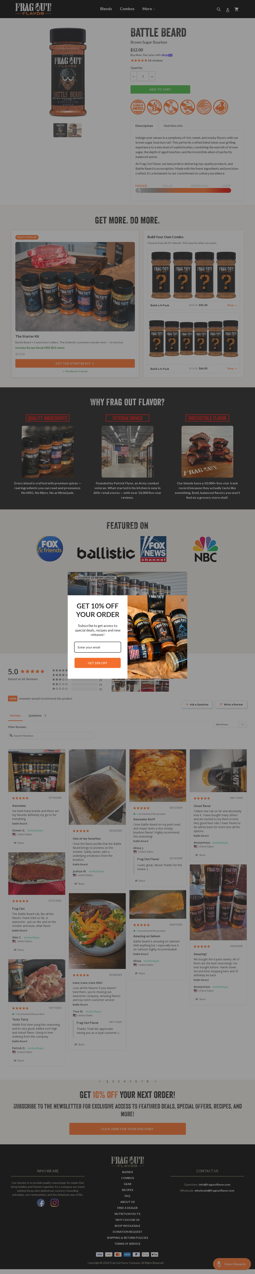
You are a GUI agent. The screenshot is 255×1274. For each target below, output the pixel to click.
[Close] (182, 600)
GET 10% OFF (97, 663)
